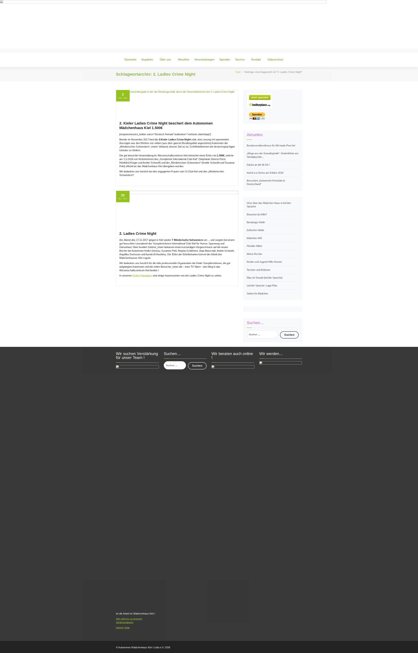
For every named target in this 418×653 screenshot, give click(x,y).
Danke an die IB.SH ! (258, 164)
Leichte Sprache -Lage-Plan (262, 285)
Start (238, 72)
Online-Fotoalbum (142, 275)
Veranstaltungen (204, 59)
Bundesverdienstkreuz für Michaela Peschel (271, 145)
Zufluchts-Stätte (255, 230)
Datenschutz (275, 59)
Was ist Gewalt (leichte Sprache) (264, 277)
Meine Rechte (254, 254)
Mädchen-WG (254, 238)
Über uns (165, 59)
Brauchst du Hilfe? (257, 214)
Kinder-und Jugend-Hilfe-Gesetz (264, 261)
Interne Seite (123, 627)
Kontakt (256, 59)
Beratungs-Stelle (256, 222)
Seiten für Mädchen (257, 293)
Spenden (224, 59)
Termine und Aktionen (258, 269)
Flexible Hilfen (254, 246)
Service (240, 59)
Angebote (147, 59)
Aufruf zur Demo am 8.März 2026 (265, 172)
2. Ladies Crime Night (137, 233)
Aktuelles (183, 59)
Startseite (130, 59)
